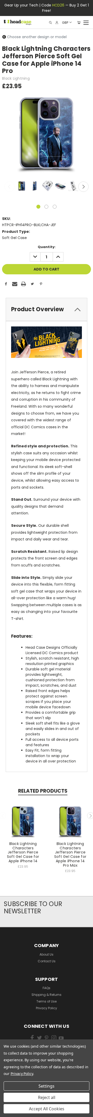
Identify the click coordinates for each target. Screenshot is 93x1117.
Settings (46, 1086)
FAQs (46, 988)
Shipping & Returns (46, 994)
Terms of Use (46, 1001)
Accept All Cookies (46, 1109)
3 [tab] (55, 207)
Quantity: (47, 246)
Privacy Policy (46, 1008)
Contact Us (47, 961)
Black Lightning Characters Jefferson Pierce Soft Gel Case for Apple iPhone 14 (23, 852)
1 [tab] (38, 207)
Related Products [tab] (42, 790)
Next (83, 187)
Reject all (46, 1097)
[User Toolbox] (57, 22)
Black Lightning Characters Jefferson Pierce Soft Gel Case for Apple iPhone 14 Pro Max (70, 854)
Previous (9, 187)
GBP (65, 22)
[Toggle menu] (86, 21)
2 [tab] (46, 207)
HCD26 (58, 5)
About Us (46, 954)
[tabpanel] (21, 186)
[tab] (46, 309)
